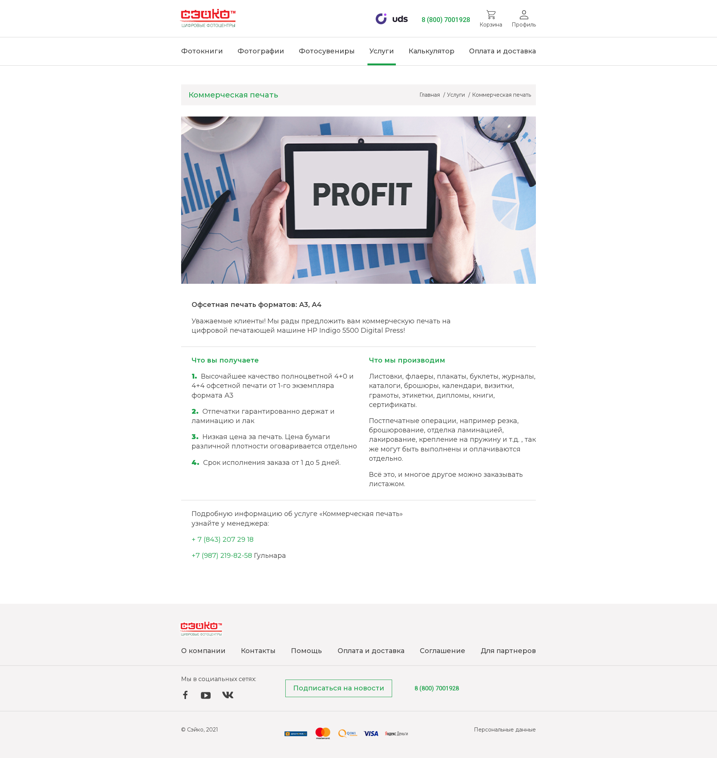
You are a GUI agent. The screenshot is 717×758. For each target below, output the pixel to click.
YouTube (206, 695)
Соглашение (442, 651)
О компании (203, 651)
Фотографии (261, 51)
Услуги (381, 51)
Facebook (185, 695)
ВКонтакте (227, 695)
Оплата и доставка (502, 51)
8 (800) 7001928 (446, 20)
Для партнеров (508, 651)
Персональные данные (505, 729)
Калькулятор (431, 51)
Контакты (258, 651)
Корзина (490, 24)
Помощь (306, 651)
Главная (430, 94)
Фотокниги (202, 51)
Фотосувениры (327, 51)
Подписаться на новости (338, 688)
